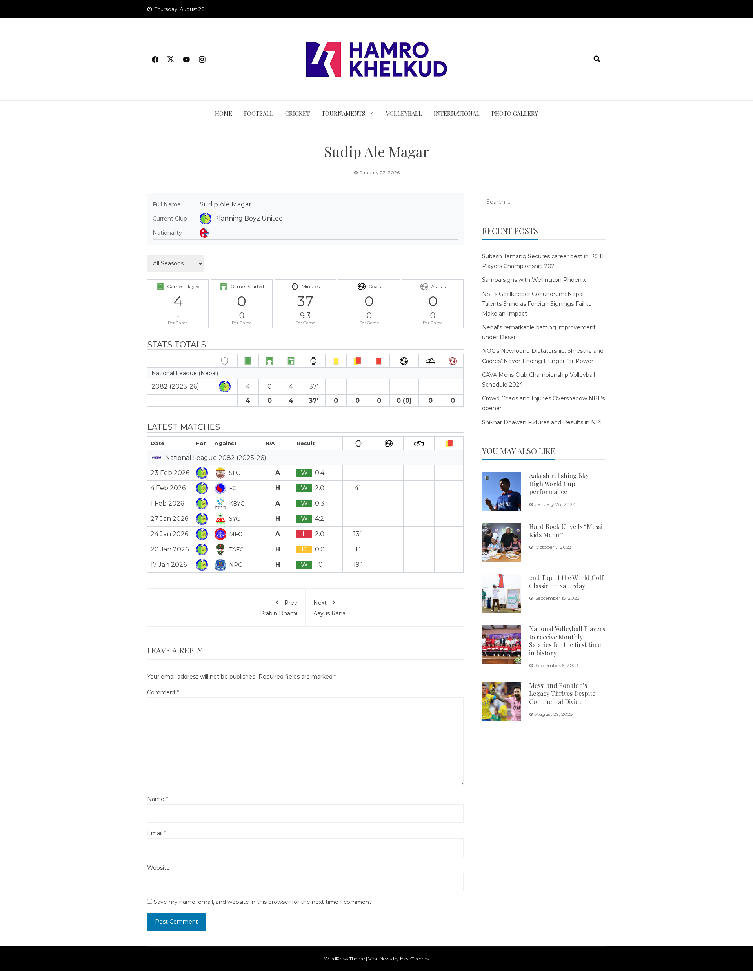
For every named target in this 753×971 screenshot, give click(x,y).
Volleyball (404, 113)
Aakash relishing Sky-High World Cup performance (560, 483)
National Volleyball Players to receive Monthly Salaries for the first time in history (567, 640)
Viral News (380, 959)
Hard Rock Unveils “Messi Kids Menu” (565, 530)
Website (158, 867)
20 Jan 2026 (170, 549)
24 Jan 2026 (169, 534)
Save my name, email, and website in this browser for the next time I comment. (263, 901)
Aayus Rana (329, 608)
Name (157, 799)
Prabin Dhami (278, 608)
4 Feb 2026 (168, 488)
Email (156, 833)
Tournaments (343, 113)
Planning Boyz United (248, 218)
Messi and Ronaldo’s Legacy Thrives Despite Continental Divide (562, 693)
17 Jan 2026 (169, 564)
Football (258, 113)
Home (223, 113)
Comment (163, 692)
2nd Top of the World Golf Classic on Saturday (566, 581)
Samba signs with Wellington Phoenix (534, 279)
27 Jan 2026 (169, 518)
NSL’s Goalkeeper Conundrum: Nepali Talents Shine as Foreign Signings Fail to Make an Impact (537, 303)
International (457, 113)
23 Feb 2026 (170, 472)
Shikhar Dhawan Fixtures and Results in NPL (543, 422)
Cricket (297, 113)
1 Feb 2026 (167, 503)
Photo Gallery (514, 113)
